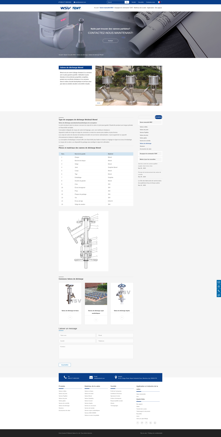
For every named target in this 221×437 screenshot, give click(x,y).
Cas (137, 396)
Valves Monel (88, 396)
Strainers (142, 146)
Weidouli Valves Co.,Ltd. (74, 433)
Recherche (158, 117)
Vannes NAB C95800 (90, 413)
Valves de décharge (82, 54)
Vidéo (138, 406)
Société (134, 2)
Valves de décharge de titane (70, 310)
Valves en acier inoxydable (92, 415)
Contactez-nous (150, 2)
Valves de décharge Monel (96, 54)
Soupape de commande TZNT (123, 7)
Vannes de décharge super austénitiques (96, 312)
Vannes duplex (89, 403)
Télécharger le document (143, 411)
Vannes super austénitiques (92, 410)
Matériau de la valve (140, 7)
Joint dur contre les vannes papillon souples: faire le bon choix (147, 166)
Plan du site (143, 433)
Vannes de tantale (89, 408)
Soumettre (64, 365)
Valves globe (143, 138)
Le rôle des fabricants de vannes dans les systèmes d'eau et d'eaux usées (149, 183)
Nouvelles (141, 2)
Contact (110, 40)
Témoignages (114, 405)
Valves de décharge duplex (122, 310)
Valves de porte (144, 129)
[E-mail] (219, 282)
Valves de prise (144, 135)
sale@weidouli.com (80, 2)
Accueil (96, 7)
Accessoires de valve (145, 149)
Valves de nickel (89, 393)
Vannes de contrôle (145, 140)
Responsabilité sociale (116, 400)
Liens (137, 416)
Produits (62, 386)
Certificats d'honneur (116, 393)
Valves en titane (89, 391)
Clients (112, 403)
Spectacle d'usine (115, 396)
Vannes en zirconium (90, 405)
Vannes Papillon (144, 132)
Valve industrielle (141, 394)
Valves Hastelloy (89, 398)
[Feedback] (219, 295)
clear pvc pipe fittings (142, 418)
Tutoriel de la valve (141, 409)
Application (150, 7)
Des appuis (158, 7)
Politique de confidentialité (155, 433)
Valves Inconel (88, 400)
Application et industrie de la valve (147, 387)
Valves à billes (144, 127)
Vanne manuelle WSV (107, 7)
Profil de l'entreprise (115, 391)
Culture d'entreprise (115, 398)
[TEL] (219, 291)
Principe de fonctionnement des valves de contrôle (149, 174)
